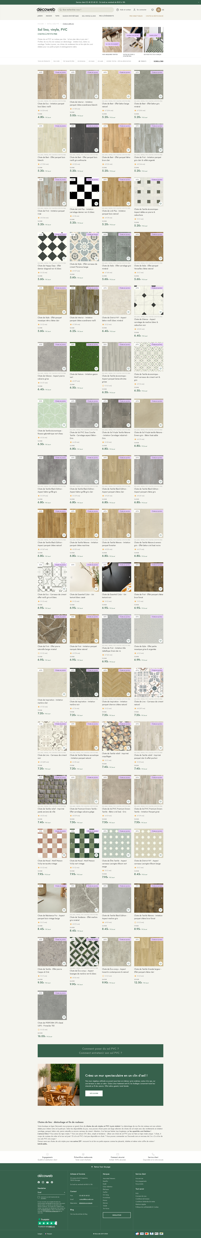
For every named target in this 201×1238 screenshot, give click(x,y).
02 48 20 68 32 (84, 1196)
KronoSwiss (106, 1198)
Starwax (105, 1203)
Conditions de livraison (142, 1199)
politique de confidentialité (51, 1211)
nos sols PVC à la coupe (46, 1139)
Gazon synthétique (71, 16)
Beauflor (105, 1181)
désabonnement (46, 1209)
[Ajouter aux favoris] (64, 96)
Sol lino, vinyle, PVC (53, 24)
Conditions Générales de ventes (145, 1202)
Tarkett (105, 1206)
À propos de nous (141, 1196)
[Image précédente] (39, 84)
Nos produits (139, 1184)
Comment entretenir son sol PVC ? (100, 1052)
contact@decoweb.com (86, 1199)
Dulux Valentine (107, 1187)
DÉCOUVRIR (94, 1093)
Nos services (139, 1178)
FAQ (137, 1193)
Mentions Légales (141, 1204)
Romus (105, 1200)
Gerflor (105, 1192)
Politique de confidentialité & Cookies (147, 1207)
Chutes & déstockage (154, 16)
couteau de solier (51, 1136)
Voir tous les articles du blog (78, 1214)
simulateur (116, 1215)
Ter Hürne (106, 1208)
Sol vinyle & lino (89, 16)
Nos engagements (141, 1181)
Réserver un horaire (85, 1203)
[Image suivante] (65, 84)
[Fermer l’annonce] (198, 2)
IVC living (106, 1195)
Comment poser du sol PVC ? (100, 1048)
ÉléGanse (106, 1189)
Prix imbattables (135, 16)
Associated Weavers (109, 1178)
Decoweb (41, 24)
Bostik (104, 1184)
